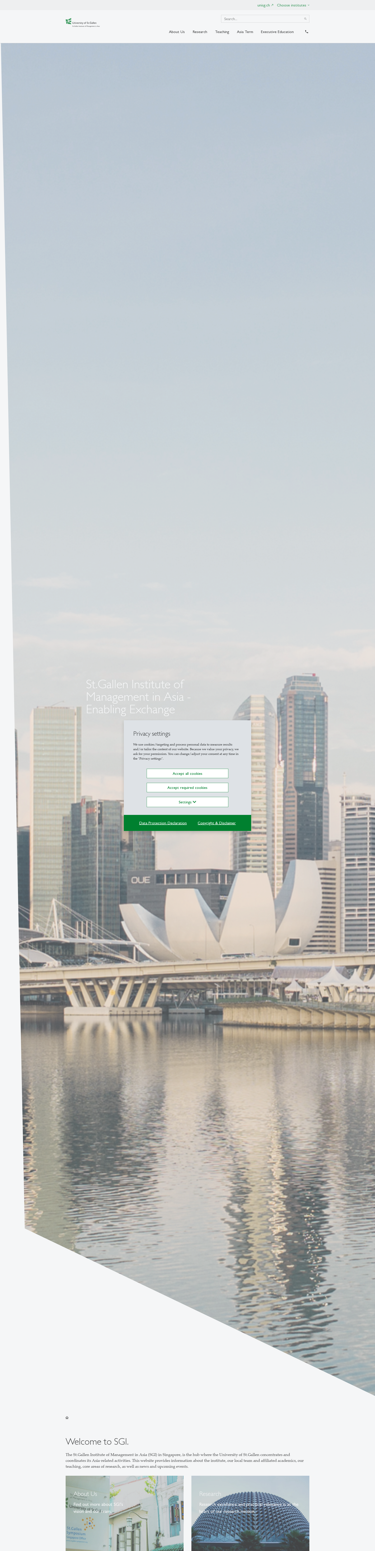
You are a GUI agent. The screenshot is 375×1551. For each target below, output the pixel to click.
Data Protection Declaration (163, 823)
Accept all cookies (187, 773)
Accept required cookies (187, 787)
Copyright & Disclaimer (217, 823)
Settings (186, 802)
